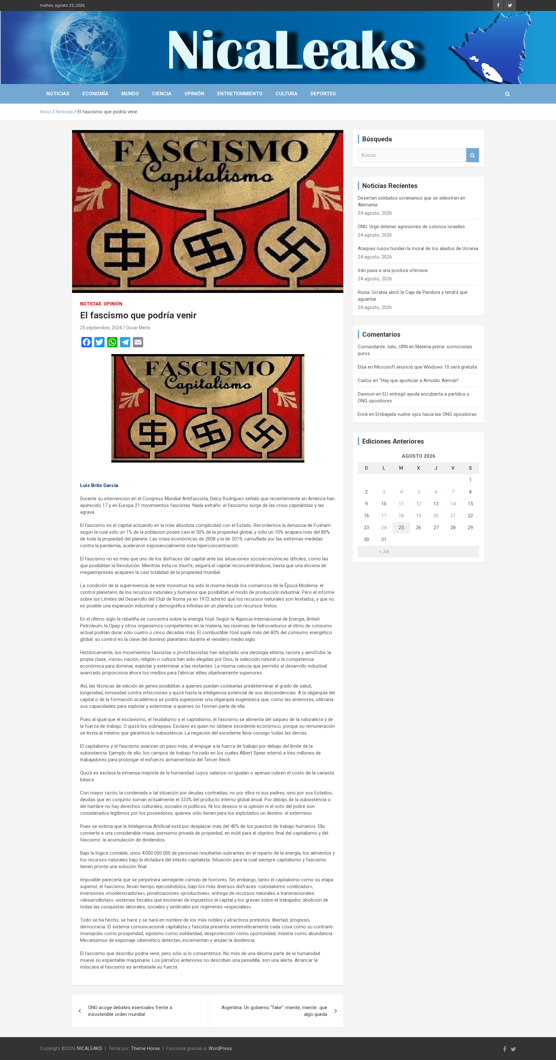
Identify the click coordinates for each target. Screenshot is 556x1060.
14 (453, 504)
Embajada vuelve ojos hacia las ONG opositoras (426, 414)
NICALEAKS (89, 1048)
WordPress (220, 1048)
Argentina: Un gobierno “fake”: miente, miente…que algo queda (274, 1011)
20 (436, 516)
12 (418, 504)
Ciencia (161, 94)
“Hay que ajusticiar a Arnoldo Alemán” (419, 380)
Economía (95, 94)
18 (401, 516)
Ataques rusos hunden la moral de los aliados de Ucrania (418, 248)
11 (401, 504)
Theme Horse (145, 1048)
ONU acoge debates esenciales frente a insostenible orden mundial (130, 1011)
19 (418, 516)
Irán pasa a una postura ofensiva (393, 270)
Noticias (58, 94)
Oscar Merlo (138, 327)
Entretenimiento (240, 94)
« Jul (384, 551)
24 (383, 527)
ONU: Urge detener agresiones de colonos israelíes (411, 227)
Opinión (194, 94)
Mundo (130, 94)
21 (453, 516)
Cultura (286, 94)
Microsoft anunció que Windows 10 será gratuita (425, 367)
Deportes (323, 94)
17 (383, 516)
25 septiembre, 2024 (101, 327)
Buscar (472, 155)
